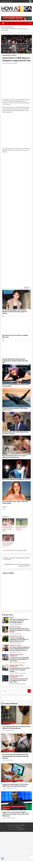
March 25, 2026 (13, 684)
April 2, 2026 (13, 652)
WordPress (21, 829)
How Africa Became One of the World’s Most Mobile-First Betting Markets (20, 630)
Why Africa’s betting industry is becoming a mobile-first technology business (19, 621)
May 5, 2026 (12, 643)
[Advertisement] (16, 82)
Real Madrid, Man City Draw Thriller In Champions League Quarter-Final (16, 565)
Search (29, 691)
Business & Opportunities (16, 654)
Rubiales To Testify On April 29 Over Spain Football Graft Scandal (17, 558)
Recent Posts (8, 615)
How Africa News (13, 63)
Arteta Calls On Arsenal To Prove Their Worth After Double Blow (8, 543)
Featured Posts (7, 55)
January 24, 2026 (6, 818)
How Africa (20, 624)
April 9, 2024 (5, 63)
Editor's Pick (13, 626)
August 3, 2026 (13, 624)
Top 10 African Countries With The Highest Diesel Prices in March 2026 (19, 680)
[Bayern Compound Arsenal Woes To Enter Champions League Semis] (8, 521)
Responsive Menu (30, 1)
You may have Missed (9, 703)
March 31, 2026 (13, 662)
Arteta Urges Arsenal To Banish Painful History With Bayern (22, 527)
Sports (14, 55)
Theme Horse (18, 827)
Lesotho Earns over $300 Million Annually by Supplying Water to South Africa (19, 659)
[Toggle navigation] (3, 23)
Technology (19, 780)
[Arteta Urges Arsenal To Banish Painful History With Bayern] (22, 521)
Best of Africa (6, 806)
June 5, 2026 (13, 633)
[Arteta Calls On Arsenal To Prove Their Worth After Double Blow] (8, 537)
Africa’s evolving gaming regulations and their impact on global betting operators (19, 639)
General (12, 617)
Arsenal (7, 550)
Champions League (22, 550)
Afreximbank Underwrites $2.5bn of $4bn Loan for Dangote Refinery (20, 669)
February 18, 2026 (6, 788)
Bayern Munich (13, 550)
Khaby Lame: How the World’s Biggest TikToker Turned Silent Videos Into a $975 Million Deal (15, 814)
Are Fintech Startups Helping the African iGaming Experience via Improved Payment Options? (20, 648)
